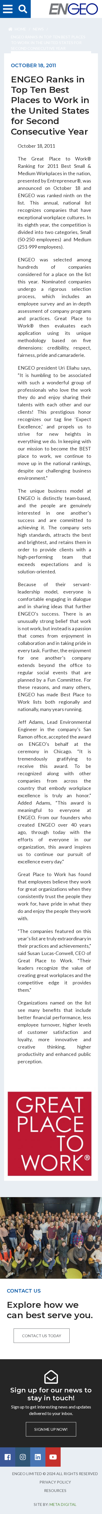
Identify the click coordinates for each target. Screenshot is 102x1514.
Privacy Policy (55, 1482)
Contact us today (41, 1335)
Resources (55, 1490)
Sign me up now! (51, 1429)
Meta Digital (63, 1504)
